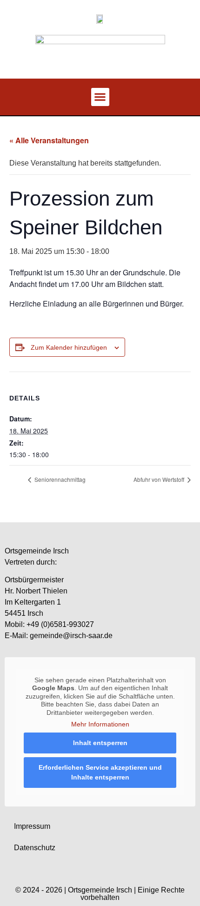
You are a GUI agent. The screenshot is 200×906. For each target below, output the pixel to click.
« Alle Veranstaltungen (49, 140)
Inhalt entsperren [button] (100, 742)
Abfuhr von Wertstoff (159, 479)
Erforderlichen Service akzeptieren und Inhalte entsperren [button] (100, 772)
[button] (100, 97)
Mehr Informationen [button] (100, 724)
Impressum (32, 826)
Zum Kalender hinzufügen (69, 347)
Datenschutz (34, 848)
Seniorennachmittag (59, 479)
